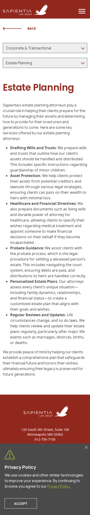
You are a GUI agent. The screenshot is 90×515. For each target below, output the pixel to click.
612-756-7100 (45, 439)
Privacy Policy (58, 486)
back (31, 28)
